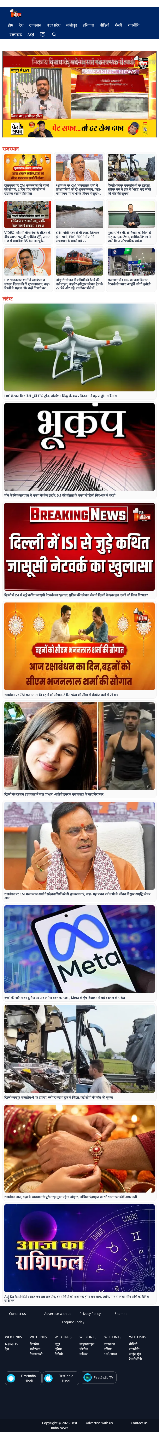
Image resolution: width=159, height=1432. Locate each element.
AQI (31, 34)
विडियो (59, 1354)
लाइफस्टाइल (87, 1344)
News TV (11, 1344)
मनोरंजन (35, 1349)
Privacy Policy (90, 1313)
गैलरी (118, 25)
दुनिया (58, 1349)
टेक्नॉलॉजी (36, 1354)
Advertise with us (57, 1313)
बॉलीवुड (71, 25)
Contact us (17, 1313)
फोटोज (84, 1349)
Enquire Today (73, 1322)
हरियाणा (88, 25)
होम (10, 25)
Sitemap (121, 1313)
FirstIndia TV (103, 1377)
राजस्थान (35, 25)
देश (21, 25)
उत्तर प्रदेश (53, 25)
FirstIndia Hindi (28, 1378)
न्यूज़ (57, 1344)
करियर (84, 1354)
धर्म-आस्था (110, 1354)
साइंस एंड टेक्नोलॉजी (135, 1356)
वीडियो (104, 25)
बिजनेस (34, 1344)
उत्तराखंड (16, 34)
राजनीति (133, 25)
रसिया (108, 1349)
